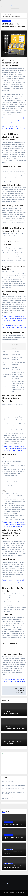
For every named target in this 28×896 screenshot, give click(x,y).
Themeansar (14, 894)
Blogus (21, 892)
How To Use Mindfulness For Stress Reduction (13, 785)
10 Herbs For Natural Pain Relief (9, 781)
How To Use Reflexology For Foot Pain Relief (13, 788)
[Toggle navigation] (2, 7)
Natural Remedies (8, 822)
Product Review (6, 20)
